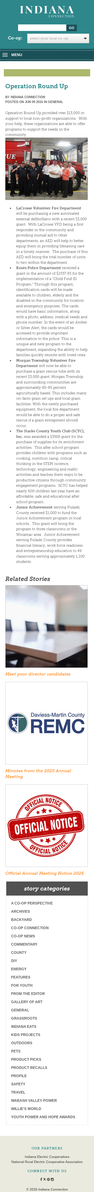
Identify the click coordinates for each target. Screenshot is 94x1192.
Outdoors (21, 1043)
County (19, 952)
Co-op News (23, 936)
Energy (19, 969)
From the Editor (28, 994)
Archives (20, 911)
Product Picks (26, 1059)
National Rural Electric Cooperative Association (47, 1162)
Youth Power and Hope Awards (43, 1117)
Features (20, 977)
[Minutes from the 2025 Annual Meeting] (46, 725)
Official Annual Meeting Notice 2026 (44, 873)
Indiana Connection (28, 97)
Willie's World (26, 1109)
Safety (18, 1084)
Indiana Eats (23, 1026)
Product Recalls (29, 1068)
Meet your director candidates (38, 674)
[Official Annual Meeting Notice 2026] (46, 827)
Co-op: (15, 38)
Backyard (21, 920)
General (55, 102)
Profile (19, 1076)
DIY (14, 961)
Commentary (24, 944)
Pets (15, 1051)
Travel (18, 1092)
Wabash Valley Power (34, 1100)
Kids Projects (25, 1035)
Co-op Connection (30, 928)
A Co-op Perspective (32, 903)
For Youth (22, 985)
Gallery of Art (26, 1002)
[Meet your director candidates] (46, 628)
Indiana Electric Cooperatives (47, 1157)
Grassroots (24, 1018)
